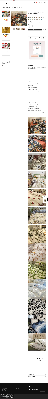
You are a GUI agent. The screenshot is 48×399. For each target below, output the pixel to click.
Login (43, 2)
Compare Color (24, 25)
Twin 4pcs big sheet (34, 22)
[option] (19, 18)
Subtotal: (29, 27)
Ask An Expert (39, 61)
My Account (43, 3)
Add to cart (6, 24)
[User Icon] (41, 2)
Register (45, 2)
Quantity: (29, 24)
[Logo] (7, 3)
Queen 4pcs (41, 22)
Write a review (39, 360)
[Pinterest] (29, 386)
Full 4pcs (38, 22)
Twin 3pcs (29, 22)
